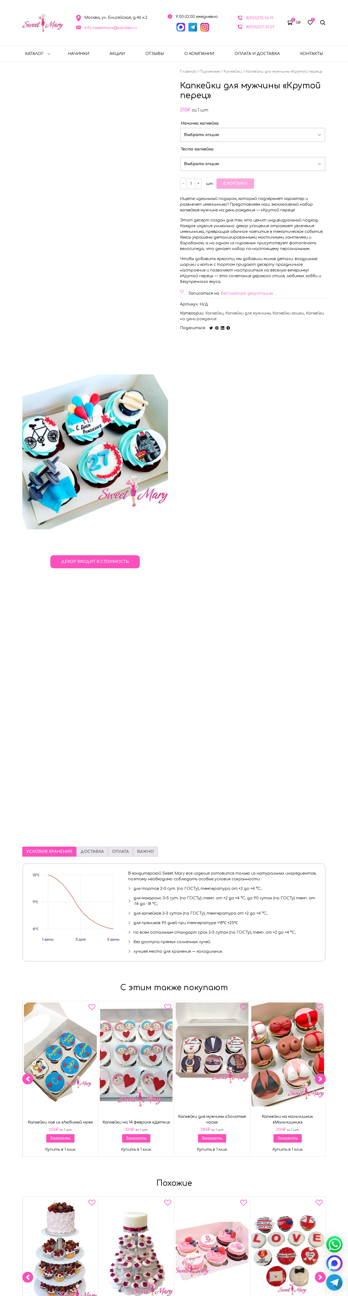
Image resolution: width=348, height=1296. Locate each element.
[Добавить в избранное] (91, 1008)
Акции (117, 54)
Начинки (78, 54)
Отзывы (154, 54)
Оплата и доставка (257, 54)
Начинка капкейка (200, 123)
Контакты (311, 54)
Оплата (120, 852)
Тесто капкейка (197, 149)
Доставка (92, 852)
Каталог (34, 54)
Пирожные (210, 71)
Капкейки (233, 71)
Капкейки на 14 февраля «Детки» (136, 1122)
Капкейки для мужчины (248, 313)
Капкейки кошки (288, 313)
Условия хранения (49, 852)
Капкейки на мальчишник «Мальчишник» (287, 1119)
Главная (188, 71)
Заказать (60, 1138)
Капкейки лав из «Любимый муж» (60, 1122)
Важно (145, 852)
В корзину (235, 183)
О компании (199, 54)
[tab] (49, 852)
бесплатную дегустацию (247, 293)
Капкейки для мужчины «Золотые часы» (212, 1119)
